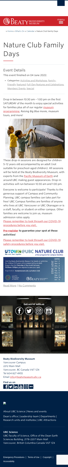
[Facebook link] (5, 387)
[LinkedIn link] (16, 387)
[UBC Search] (61, 4)
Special (30, 88)
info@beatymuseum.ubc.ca (25, 377)
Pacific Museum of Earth (38, 176)
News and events (37, 411)
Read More (9, 285)
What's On (19, 31)
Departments (48, 416)
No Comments (27, 285)
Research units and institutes (19, 420)
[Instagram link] (26, 387)
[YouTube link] (21, 387)
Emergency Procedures (13, 457)
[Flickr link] (31, 387)
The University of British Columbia (24, 6)
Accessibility (8, 461)
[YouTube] (48, 312)
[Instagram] (39, 312)
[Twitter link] (10, 387)
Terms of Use (33, 457)
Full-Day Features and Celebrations (45, 84)
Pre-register (10, 230)
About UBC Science (14, 411)
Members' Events (16, 88)
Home (10, 31)
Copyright (47, 457)
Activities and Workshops (33, 80)
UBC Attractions (47, 420)
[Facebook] (19, 312)
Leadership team (29, 416)
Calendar (30, 31)
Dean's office (10, 416)
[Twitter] (29, 312)
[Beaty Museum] (24, 21)
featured (21, 84)
